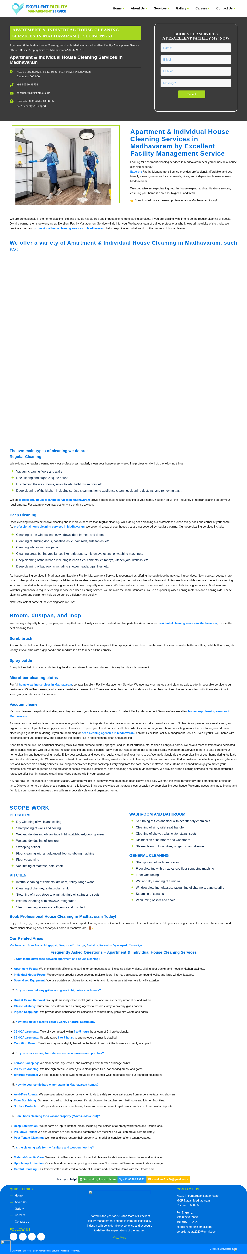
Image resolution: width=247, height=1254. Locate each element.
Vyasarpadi (120, 945)
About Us (21, 1202)
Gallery (19, 1208)
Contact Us (22, 1221)
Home (19, 1195)
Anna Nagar (35, 945)
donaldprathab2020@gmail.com (197, 1231)
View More (119, 1237)
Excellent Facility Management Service (41, 1251)
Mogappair (50, 945)
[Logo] (39, 8)
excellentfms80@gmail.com (33, 92)
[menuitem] (117, 8)
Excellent (136, 171)
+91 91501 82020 (187, 1222)
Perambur (105, 945)
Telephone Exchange (72, 945)
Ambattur (92, 945)
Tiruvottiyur (136, 945)
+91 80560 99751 (27, 84)
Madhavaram (18, 945)
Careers (20, 1215)
